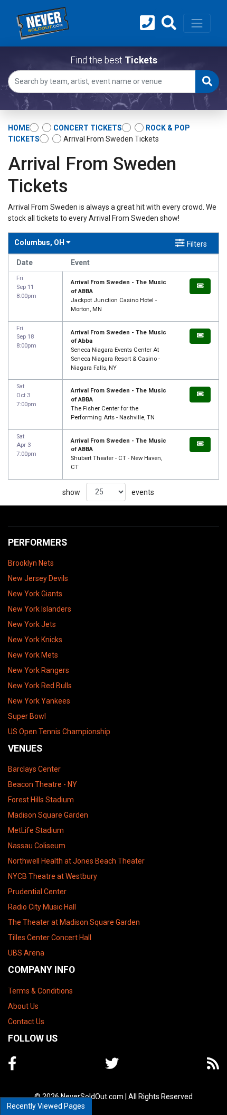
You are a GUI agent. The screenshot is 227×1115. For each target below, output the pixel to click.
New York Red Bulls (40, 685)
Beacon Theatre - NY (42, 784)
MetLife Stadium (36, 830)
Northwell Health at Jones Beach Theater (76, 861)
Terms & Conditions (40, 991)
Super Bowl (27, 716)
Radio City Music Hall (42, 907)
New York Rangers (38, 670)
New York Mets (33, 655)
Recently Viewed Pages (46, 1106)
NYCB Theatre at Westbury (52, 876)
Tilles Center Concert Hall (49, 937)
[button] (169, 23)
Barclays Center (34, 769)
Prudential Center (37, 891)
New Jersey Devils (38, 578)
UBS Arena (26, 953)
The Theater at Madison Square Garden (74, 922)
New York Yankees (39, 701)
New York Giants (35, 593)
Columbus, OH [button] (40, 242)
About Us (23, 1006)
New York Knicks (35, 639)
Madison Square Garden (48, 815)
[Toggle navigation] (197, 23)
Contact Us (26, 1021)
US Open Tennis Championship (59, 731)
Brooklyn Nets (31, 563)
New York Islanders (39, 609)
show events (108, 492)
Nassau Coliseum (36, 845)
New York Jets (32, 624)
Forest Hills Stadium (41, 799)
